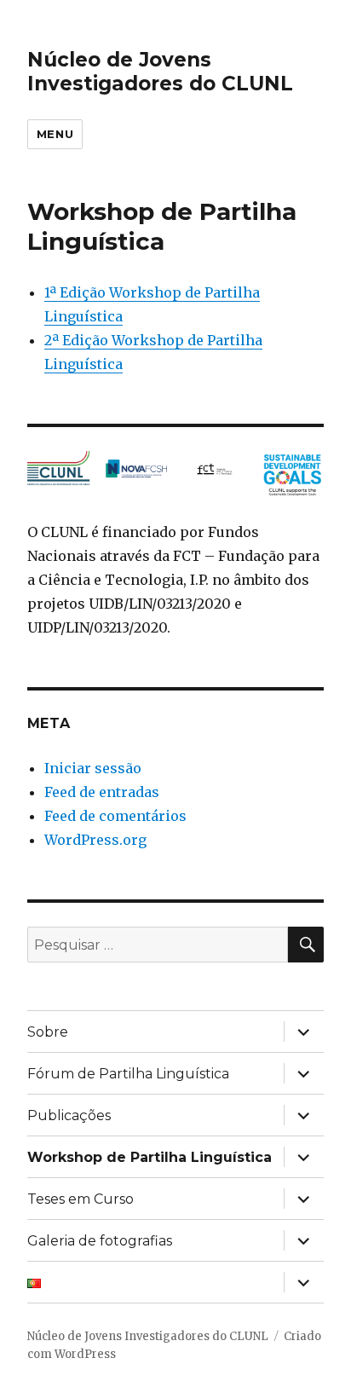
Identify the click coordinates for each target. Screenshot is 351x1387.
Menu (55, 134)
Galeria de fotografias (99, 1241)
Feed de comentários (115, 815)
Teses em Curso (80, 1199)
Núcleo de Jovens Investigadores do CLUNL (160, 71)
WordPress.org (95, 839)
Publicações (69, 1115)
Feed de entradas (101, 791)
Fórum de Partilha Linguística (128, 1074)
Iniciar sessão (92, 768)
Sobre (47, 1032)
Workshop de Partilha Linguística (149, 1157)
